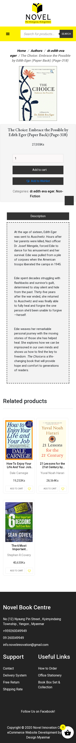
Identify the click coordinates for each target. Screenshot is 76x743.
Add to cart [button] (16, 489)
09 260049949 (13, 638)
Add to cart (39, 169)
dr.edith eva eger (42, 191)
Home (21, 51)
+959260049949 (15, 631)
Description (38, 216)
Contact (8, 668)
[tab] (38, 216)
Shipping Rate (13, 689)
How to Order (47, 668)
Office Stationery (50, 675)
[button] (52, 71)
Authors (36, 51)
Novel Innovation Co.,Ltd (50, 728)
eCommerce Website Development (32, 732)
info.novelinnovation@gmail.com (25, 645)
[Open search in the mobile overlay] (46, 34)
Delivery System (15, 675)
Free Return (11, 682)
